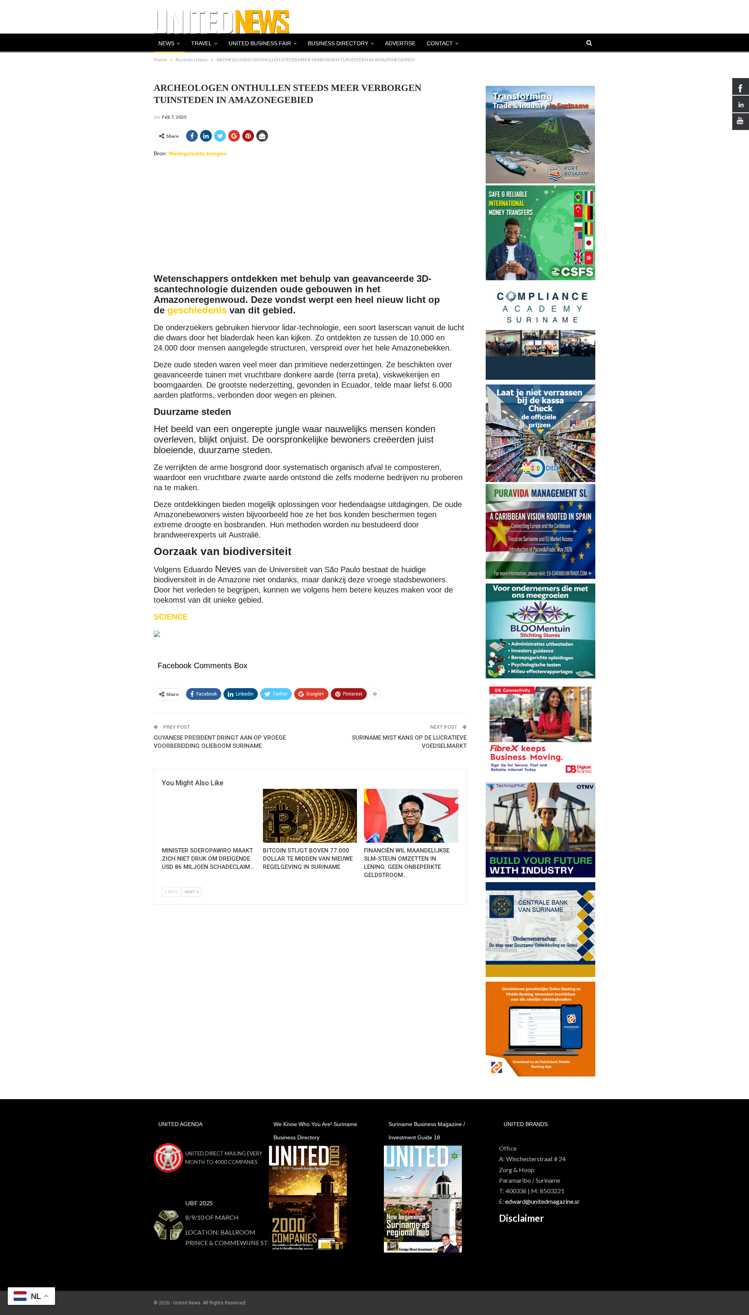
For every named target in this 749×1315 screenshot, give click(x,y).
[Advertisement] (310, 219)
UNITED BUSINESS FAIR (260, 43)
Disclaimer (521, 1218)
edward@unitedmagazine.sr (542, 1201)
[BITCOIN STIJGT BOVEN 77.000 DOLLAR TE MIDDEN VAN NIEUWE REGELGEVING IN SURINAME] (310, 815)
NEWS (166, 43)
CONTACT (440, 43)
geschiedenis (197, 310)
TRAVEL (201, 43)
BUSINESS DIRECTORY (338, 43)
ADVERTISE (400, 43)
